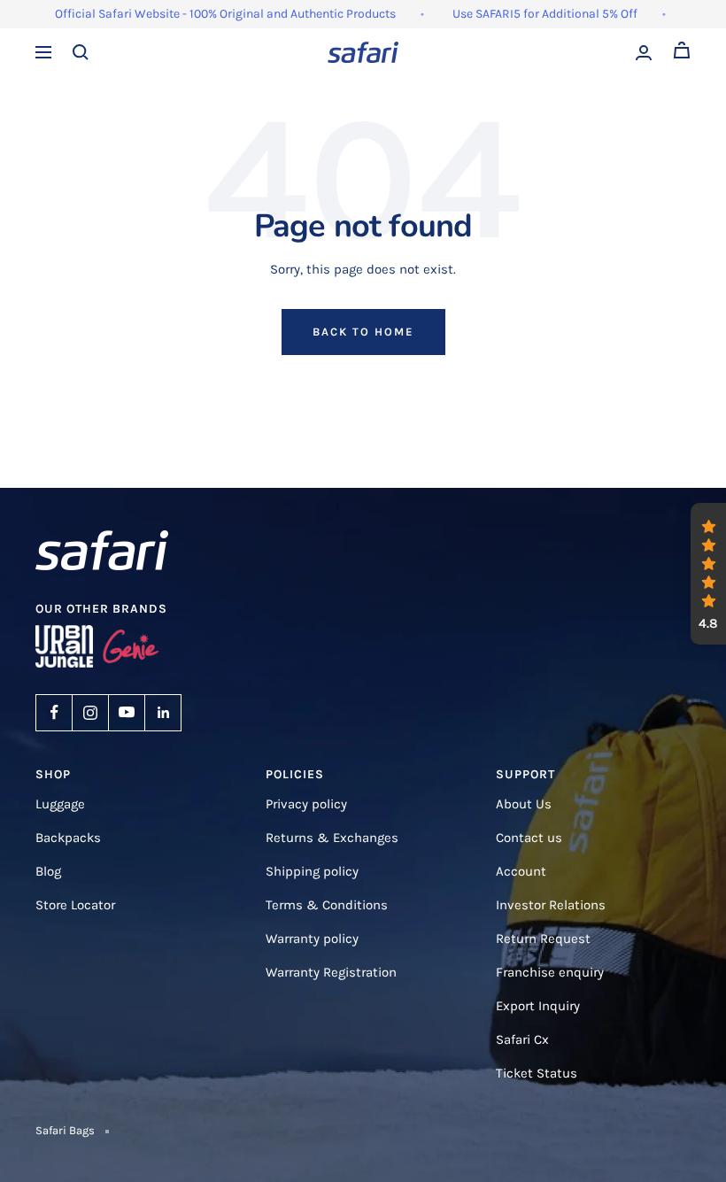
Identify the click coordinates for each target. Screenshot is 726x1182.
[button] (708, 574)
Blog (48, 871)
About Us (524, 804)
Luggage (60, 804)
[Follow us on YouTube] (126, 712)
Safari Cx (522, 1039)
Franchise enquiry (550, 972)
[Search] (81, 52)
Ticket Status (536, 1073)
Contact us (529, 838)
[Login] (644, 52)
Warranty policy (312, 938)
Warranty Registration (331, 972)
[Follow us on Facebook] (54, 712)
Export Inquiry (538, 1006)
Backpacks (68, 838)
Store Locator (75, 905)
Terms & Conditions (327, 905)
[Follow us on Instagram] (90, 712)
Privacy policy (306, 804)
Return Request (543, 938)
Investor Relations (551, 905)
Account (521, 871)
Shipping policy (312, 871)
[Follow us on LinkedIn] (163, 712)
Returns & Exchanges (332, 838)
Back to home (363, 331)
